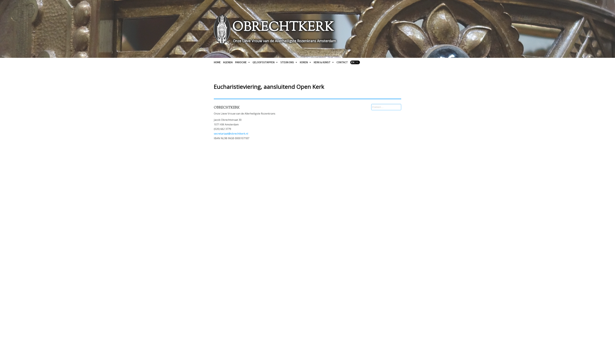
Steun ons (287, 62)
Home (217, 62)
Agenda (228, 62)
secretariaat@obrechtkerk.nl (231, 133)
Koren (304, 62)
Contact (342, 62)
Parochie (241, 62)
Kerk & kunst (322, 62)
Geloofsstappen (264, 62)
